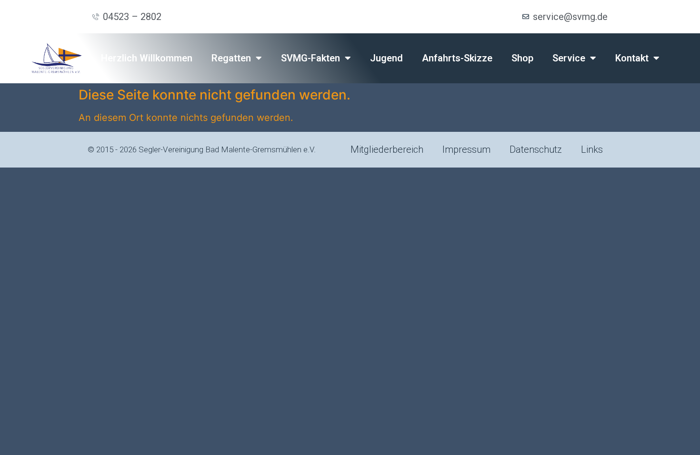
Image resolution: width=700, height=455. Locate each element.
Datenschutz (536, 149)
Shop (522, 58)
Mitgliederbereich (386, 149)
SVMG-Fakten (310, 58)
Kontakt (632, 58)
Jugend (386, 58)
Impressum (466, 149)
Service (568, 58)
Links (592, 149)
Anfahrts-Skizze (457, 58)
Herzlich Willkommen (146, 58)
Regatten (231, 58)
